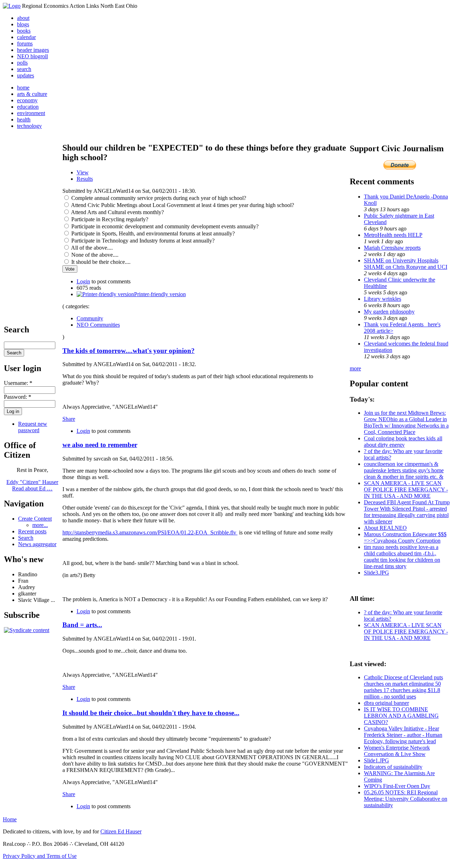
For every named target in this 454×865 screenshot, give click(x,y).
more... (40, 525)
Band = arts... (82, 625)
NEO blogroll (32, 56)
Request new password (32, 427)
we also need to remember (99, 444)
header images (33, 50)
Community (90, 318)
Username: (18, 383)
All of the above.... (91, 248)
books (24, 31)
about (23, 18)
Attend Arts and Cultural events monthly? (117, 212)
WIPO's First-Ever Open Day (397, 786)
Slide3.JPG (376, 573)
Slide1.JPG (376, 760)
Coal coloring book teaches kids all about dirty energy (403, 441)
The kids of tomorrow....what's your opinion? (128, 350)
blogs (23, 24)
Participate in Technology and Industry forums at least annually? (142, 241)
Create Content (35, 519)
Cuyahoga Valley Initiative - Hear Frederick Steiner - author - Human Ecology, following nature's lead (403, 734)
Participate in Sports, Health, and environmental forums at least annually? (152, 233)
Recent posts (32, 531)
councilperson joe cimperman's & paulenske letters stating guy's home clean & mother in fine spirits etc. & (404, 470)
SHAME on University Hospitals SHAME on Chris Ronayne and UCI (405, 263)
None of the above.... (94, 255)
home (23, 88)
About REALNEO (385, 528)
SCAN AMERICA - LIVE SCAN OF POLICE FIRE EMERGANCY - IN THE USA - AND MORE (406, 489)
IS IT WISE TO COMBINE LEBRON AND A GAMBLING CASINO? (401, 715)
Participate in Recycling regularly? (109, 219)
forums (25, 43)
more (355, 368)
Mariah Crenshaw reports (392, 248)
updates (25, 75)
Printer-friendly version (160, 294)
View (83, 172)
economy (27, 100)
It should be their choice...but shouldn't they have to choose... (150, 713)
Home (10, 819)
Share (68, 419)
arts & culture (32, 94)
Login (83, 281)
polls (22, 63)
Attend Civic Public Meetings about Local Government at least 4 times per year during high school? (182, 205)
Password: (17, 397)
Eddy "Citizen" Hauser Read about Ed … (32, 485)
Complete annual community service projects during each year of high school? (158, 198)
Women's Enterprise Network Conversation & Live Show (397, 751)
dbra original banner (386, 703)
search (24, 69)
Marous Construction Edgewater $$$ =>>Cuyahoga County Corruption (405, 537)
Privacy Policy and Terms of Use (40, 856)
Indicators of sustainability (393, 767)
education (28, 107)
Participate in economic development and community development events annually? (164, 226)
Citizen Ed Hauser (121, 831)
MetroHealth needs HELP (393, 235)
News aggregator (37, 544)
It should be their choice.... (100, 262)
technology (29, 126)
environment (31, 113)
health (24, 119)
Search (25, 538)
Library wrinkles (382, 299)
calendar (26, 37)
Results (85, 179)
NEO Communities (98, 325)
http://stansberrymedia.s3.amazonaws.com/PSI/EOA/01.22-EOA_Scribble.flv (150, 532)
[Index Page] (12, 6)
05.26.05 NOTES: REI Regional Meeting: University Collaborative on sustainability (405, 798)
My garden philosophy (389, 312)
